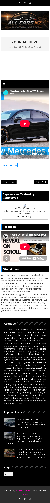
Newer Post (9, 182)
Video (8, 474)
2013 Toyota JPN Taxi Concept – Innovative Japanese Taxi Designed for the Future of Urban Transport (23, 438)
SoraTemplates (23, 490)
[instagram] (30, 3)
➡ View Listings (25, 216)
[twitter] (25, 3)
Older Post (41, 182)
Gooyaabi (25, 494)
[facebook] (19, 3)
